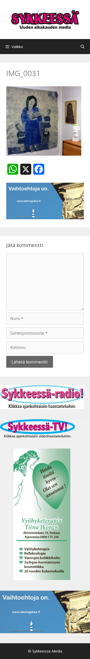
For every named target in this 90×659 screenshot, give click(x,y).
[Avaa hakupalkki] (82, 46)
